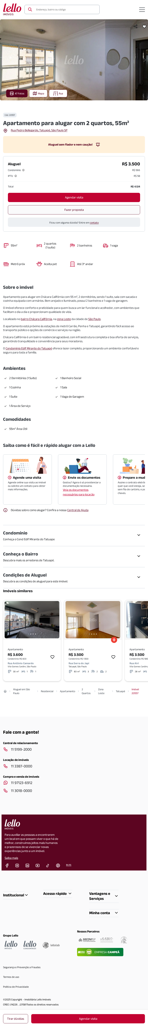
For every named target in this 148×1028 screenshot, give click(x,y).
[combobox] (65, 9)
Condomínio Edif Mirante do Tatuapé (29, 348)
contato (94, 222)
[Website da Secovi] (87, 940)
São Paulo (94, 319)
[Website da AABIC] (106, 940)
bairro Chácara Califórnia (36, 319)
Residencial (47, 691)
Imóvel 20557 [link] (135, 691)
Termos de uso (11, 976)
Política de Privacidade (16, 986)
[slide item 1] (28, 634)
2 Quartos (86, 691)
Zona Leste (101, 691)
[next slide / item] (144, 59)
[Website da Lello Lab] (51, 945)
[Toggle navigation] (142, 9)
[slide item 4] (35, 634)
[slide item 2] (31, 634)
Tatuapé (120, 691)
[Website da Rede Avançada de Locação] (124, 940)
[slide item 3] (33, 634)
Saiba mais (11, 857)
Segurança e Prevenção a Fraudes (21, 967)
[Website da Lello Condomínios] (30, 945)
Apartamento (67, 691)
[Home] (5, 691)
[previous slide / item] (3, 59)
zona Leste (64, 319)
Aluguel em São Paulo (21, 691)
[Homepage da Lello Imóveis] (11, 945)
